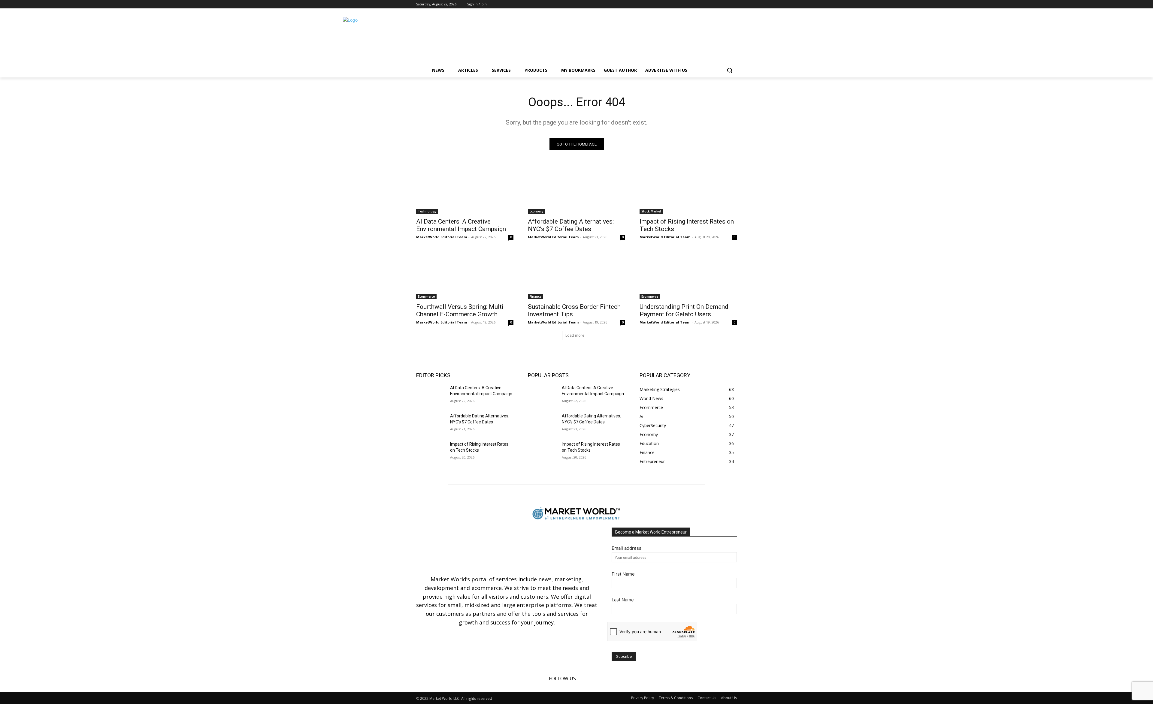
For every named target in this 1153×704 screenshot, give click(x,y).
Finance (535, 296)
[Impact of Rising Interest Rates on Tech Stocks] (688, 189)
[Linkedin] (725, 4)
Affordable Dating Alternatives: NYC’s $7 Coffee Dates (571, 225)
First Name (623, 574)
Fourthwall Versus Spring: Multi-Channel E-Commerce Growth (461, 310)
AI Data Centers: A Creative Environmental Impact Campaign (461, 225)
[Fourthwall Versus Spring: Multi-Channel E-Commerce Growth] (464, 275)
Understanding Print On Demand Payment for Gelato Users (684, 310)
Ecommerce (426, 296)
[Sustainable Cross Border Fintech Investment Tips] (576, 275)
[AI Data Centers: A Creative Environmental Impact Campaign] (464, 189)
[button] (729, 70)
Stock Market (651, 211)
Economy (536, 211)
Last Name (623, 600)
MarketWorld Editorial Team (441, 237)
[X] (733, 4)
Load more (574, 335)
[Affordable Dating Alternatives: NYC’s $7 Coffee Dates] (576, 189)
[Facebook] (716, 4)
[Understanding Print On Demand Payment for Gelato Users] (688, 275)
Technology (427, 211)
